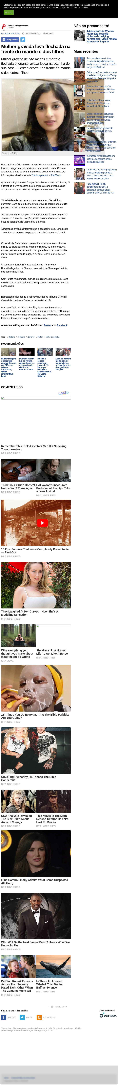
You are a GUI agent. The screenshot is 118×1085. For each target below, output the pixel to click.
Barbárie (12, 337)
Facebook (62, 325)
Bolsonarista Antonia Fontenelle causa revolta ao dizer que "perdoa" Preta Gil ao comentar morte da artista (101, 146)
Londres (31, 337)
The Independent (40, 175)
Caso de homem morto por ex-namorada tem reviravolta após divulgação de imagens (63, 364)
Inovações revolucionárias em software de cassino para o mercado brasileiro (101, 159)
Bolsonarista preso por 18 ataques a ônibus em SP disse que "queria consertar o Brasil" (101, 89)
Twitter (47, 325)
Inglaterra (21, 337)
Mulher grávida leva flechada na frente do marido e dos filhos (35, 49)
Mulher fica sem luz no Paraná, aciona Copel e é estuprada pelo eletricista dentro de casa (26, 364)
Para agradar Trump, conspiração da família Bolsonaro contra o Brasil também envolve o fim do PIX (100, 188)
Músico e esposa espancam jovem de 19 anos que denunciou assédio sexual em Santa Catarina (44, 367)
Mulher (40, 337)
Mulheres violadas (10, 33)
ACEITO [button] (8, 12)
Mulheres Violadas (52, 337)
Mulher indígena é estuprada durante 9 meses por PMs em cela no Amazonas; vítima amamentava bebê (8, 367)
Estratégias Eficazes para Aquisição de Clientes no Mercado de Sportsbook (98, 103)
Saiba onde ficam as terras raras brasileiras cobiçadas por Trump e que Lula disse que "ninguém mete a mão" (102, 76)
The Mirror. (56, 175)
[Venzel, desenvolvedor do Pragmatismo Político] (108, 1015)
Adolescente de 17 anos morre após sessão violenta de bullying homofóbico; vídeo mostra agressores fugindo (102, 36)
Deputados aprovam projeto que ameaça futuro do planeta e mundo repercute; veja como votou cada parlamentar (102, 174)
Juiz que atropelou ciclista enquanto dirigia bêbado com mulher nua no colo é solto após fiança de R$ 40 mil (101, 62)
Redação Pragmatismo (18, 26)
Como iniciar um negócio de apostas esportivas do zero (100, 129)
